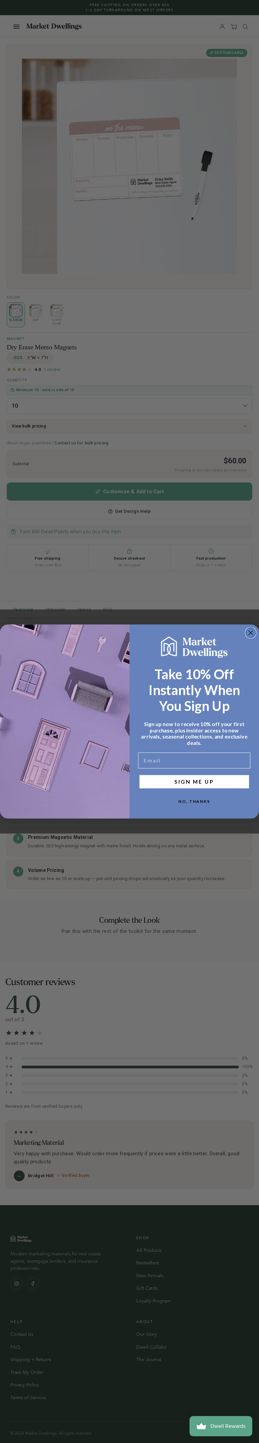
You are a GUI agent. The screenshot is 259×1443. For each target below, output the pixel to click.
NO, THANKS (194, 801)
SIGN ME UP (194, 781)
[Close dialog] (251, 633)
